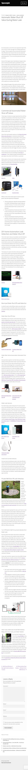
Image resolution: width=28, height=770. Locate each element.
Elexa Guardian (14, 164)
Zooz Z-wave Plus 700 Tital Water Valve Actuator (16, 397)
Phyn (21, 152)
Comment (5, 686)
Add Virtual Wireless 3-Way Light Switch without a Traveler (7, 668)
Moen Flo (3, 178)
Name (5, 704)
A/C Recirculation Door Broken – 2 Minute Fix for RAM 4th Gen (21, 668)
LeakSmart (3, 192)
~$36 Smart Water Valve (8, 375)
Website (5, 716)
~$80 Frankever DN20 (16, 328)
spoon (14, 15)
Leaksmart (3, 154)
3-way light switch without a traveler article (14, 549)
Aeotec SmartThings (10, 419)
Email (4, 710)
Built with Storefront (6, 762)
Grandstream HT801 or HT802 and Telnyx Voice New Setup (14, 748)
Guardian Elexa (15, 192)
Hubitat (3, 282)
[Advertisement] (12, 35)
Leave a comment (20, 15)
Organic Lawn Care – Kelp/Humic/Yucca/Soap (12, 745)
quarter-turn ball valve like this (8, 322)
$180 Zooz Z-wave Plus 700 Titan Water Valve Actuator (13, 380)
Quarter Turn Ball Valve (6, 349)
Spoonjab (5, 3)
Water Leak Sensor (5, 299)
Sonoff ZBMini (16, 546)
